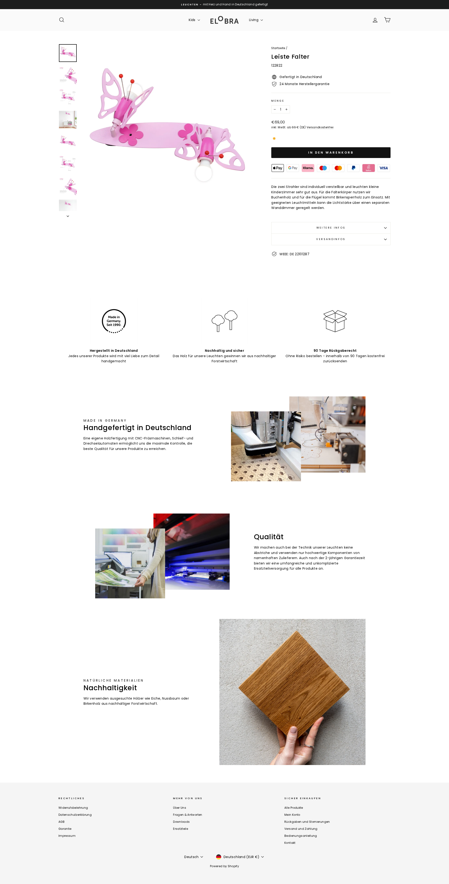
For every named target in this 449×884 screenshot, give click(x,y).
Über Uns (179, 808)
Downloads (181, 822)
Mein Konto (292, 815)
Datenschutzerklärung (75, 815)
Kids (192, 20)
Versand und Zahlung (301, 829)
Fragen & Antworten (187, 815)
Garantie (65, 829)
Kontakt (289, 843)
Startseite (278, 48)
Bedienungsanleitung (300, 836)
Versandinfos (330, 239)
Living (254, 20)
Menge (277, 101)
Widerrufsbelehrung (73, 808)
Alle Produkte (293, 808)
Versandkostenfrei (320, 127)
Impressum (67, 836)
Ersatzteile (180, 829)
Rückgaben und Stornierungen (307, 822)
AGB (61, 822)
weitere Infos (331, 228)
